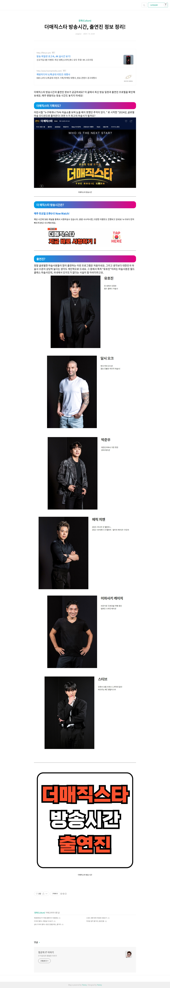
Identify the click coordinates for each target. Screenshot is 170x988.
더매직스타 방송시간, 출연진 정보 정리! (85, 26)
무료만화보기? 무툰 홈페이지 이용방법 (46, 918)
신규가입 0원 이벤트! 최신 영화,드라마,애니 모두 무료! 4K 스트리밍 (65, 59)
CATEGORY (154, 5)
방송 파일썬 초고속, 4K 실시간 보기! (54, 56)
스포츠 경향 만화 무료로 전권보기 (96, 918)
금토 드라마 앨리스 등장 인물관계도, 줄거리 (47, 924)
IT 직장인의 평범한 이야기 (47, 955)
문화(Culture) (85, 20)
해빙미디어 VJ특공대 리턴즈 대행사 (53, 74)
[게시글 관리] (46, 894)
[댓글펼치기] (39, 942)
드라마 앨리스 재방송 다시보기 (43, 921)
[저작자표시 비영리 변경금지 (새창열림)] (63, 894)
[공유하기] (43, 894)
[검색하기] (144, 5)
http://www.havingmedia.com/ (49, 71)
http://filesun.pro (44, 53)
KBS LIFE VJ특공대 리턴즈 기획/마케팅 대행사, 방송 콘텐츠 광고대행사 (67, 77)
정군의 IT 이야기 (46, 952)
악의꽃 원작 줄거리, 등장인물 (95, 921)
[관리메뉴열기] (166, 4)
